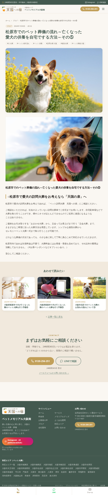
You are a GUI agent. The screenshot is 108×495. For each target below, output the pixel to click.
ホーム (8, 21)
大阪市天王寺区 (8, 468)
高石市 (44, 475)
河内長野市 (6, 475)
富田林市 (91, 472)
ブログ (15, 21)
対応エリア (59, 424)
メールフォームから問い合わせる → (54, 373)
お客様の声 (43, 420)
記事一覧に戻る (55, 316)
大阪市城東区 (22, 464)
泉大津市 (53, 475)
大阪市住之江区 (51, 468)
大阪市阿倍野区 (23, 468)
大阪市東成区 (73, 464)
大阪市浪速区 (7, 472)
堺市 (57, 472)
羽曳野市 (82, 472)
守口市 (18, 472)
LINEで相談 (70, 361)
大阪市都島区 (35, 464)
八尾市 (50, 472)
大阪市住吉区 (37, 468)
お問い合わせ (60, 427)
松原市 (64, 472)
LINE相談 (102, 2)
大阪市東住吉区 (66, 468)
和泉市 (27, 475)
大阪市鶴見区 (60, 464)
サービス (58, 413)
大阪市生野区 (86, 464)
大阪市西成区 (94, 468)
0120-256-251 (91, 9)
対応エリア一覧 (8, 464)
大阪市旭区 (48, 464)
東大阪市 (42, 472)
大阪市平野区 (80, 468)
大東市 (33, 472)
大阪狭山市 (18, 475)
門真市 (25, 472)
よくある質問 (60, 420)
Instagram (91, 2)
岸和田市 (36, 475)
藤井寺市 (72, 472)
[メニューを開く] (103, 9)
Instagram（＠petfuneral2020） (15, 441)
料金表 (41, 416)
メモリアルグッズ (62, 416)
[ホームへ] (12, 9)
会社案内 (42, 427)
